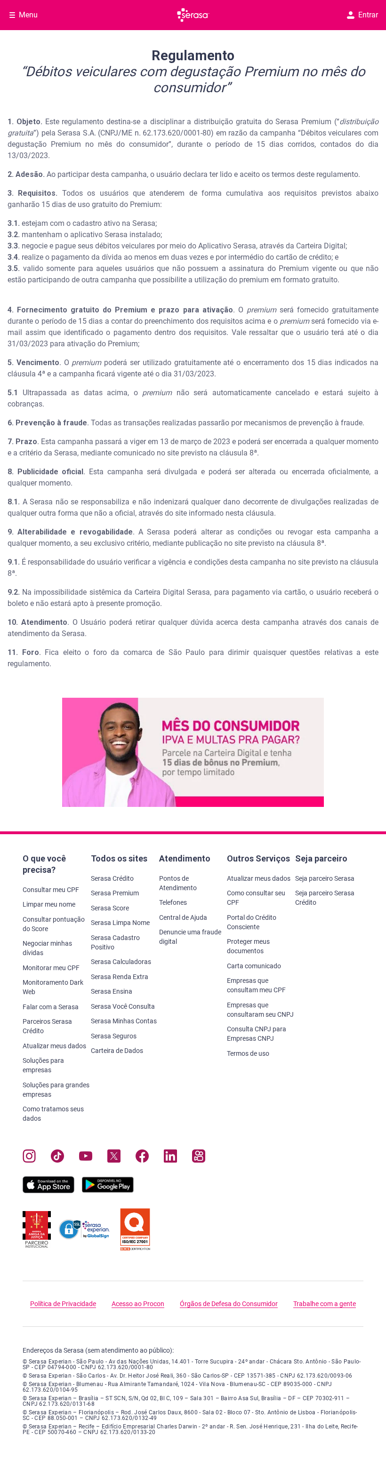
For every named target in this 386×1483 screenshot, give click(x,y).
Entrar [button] (368, 14)
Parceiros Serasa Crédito (47, 1026)
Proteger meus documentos (248, 946)
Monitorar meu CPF (51, 968)
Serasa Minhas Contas (124, 1021)
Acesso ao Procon (138, 1304)
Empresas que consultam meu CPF (256, 985)
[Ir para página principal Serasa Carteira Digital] (193, 15)
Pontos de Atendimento (178, 883)
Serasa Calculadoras (121, 961)
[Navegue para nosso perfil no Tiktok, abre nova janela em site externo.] (57, 1158)
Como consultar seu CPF (256, 897)
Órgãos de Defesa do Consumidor (229, 1304)
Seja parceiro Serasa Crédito (324, 897)
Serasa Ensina (111, 991)
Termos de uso (248, 1053)
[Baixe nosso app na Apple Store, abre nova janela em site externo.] (48, 1190)
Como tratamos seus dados (53, 1113)
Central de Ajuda (183, 917)
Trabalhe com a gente (324, 1304)
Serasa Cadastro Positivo (115, 942)
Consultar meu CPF (51, 889)
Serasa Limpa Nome (120, 922)
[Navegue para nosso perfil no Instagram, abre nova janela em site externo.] (29, 1158)
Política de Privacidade (63, 1304)
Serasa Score (110, 908)
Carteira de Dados (117, 1050)
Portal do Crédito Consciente (251, 922)
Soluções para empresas (43, 1065)
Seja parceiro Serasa (324, 878)
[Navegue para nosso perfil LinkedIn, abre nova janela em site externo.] (170, 1158)
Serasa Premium (115, 893)
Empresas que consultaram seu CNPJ (260, 1009)
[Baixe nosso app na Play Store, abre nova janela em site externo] (108, 1190)
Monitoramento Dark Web (53, 987)
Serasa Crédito (112, 878)
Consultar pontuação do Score (54, 924)
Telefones (173, 902)
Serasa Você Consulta (123, 1006)
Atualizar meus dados (54, 1046)
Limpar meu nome (49, 904)
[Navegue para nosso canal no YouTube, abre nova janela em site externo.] (85, 1158)
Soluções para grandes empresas (56, 1089)
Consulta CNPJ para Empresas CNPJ (256, 1033)
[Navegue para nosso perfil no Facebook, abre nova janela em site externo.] (142, 1158)
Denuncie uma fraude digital (190, 936)
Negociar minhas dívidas (47, 948)
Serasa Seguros (114, 1036)
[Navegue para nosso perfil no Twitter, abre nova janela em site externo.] (114, 1158)
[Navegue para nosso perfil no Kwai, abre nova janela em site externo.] (198, 1158)
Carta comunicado (254, 966)
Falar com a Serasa (51, 1007)
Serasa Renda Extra (119, 977)
